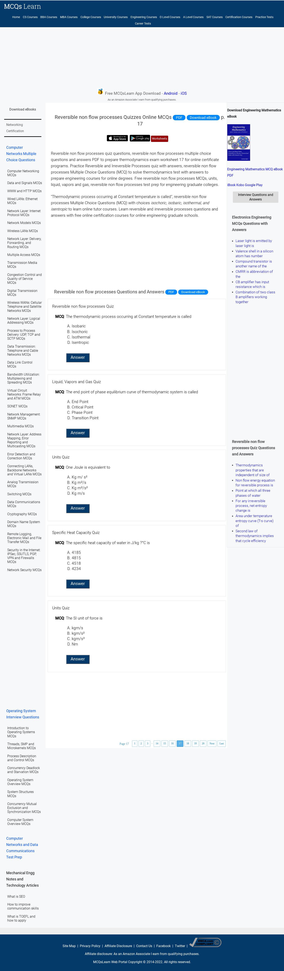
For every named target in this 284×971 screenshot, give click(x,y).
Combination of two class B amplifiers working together (255, 297)
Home (16, 17)
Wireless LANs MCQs (22, 231)
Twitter (180, 946)
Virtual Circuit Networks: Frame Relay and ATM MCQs (24, 394)
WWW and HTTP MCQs (24, 191)
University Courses (116, 17)
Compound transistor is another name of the (254, 263)
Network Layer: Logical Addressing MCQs (23, 320)
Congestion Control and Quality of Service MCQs (24, 279)
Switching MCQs (19, 494)
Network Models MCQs (24, 223)
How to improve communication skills (23, 906)
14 (157, 743)
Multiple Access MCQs (23, 255)
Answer (78, 357)
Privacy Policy (90, 946)
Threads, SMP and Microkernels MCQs (21, 746)
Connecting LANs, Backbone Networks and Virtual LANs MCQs (24, 470)
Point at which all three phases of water (253, 493)
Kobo (240, 185)
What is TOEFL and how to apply (21, 918)
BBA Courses (48, 17)
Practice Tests (264, 17)
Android (171, 93)
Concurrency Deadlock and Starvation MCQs (23, 770)
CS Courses (30, 17)
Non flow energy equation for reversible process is (255, 482)
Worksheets (159, 138)
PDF (179, 118)
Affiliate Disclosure (118, 946)
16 (172, 743)
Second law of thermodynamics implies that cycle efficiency (255, 536)
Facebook (163, 946)
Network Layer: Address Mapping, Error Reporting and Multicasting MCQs (24, 440)
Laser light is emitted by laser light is (254, 243)
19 (195, 743)
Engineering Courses (144, 17)
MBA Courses (69, 17)
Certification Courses (238, 17)
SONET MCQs (17, 406)
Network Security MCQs (24, 570)
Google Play (254, 185)
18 (187, 743)
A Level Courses (193, 17)
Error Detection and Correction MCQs (21, 456)
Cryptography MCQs (22, 514)
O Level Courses (170, 17)
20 (203, 743)
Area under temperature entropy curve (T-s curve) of (255, 521)
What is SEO (16, 896)
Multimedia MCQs (20, 426)
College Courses (90, 17)
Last (222, 743)
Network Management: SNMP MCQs (23, 416)
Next (212, 743)
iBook (231, 185)
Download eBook (203, 118)
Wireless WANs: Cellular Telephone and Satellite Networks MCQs (24, 306)
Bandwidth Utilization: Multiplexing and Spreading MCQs (23, 378)
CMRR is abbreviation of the (254, 274)
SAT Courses (214, 17)
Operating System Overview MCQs (20, 782)
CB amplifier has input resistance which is (252, 284)
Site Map (69, 946)
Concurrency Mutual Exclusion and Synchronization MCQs (24, 808)
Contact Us (144, 946)
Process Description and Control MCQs (21, 758)
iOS (184, 93)
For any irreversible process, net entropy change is (251, 506)
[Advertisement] (142, 57)
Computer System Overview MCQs (20, 822)
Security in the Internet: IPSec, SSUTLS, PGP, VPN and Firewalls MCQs (23, 556)
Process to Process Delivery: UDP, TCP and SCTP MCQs (23, 334)
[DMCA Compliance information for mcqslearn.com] (205, 946)
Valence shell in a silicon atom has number (254, 253)
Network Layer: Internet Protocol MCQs (24, 213)
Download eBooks (22, 109)
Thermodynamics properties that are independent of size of (253, 470)
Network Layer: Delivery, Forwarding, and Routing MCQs (24, 243)
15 (164, 743)
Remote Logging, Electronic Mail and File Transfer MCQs (24, 538)
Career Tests (143, 23)
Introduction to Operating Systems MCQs (21, 732)
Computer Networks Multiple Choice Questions (21, 153)
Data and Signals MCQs (24, 183)
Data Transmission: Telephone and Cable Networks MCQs (22, 350)
